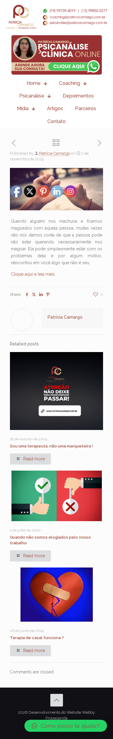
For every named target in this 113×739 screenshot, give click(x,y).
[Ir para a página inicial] (56, 17)
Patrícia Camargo (54, 153)
